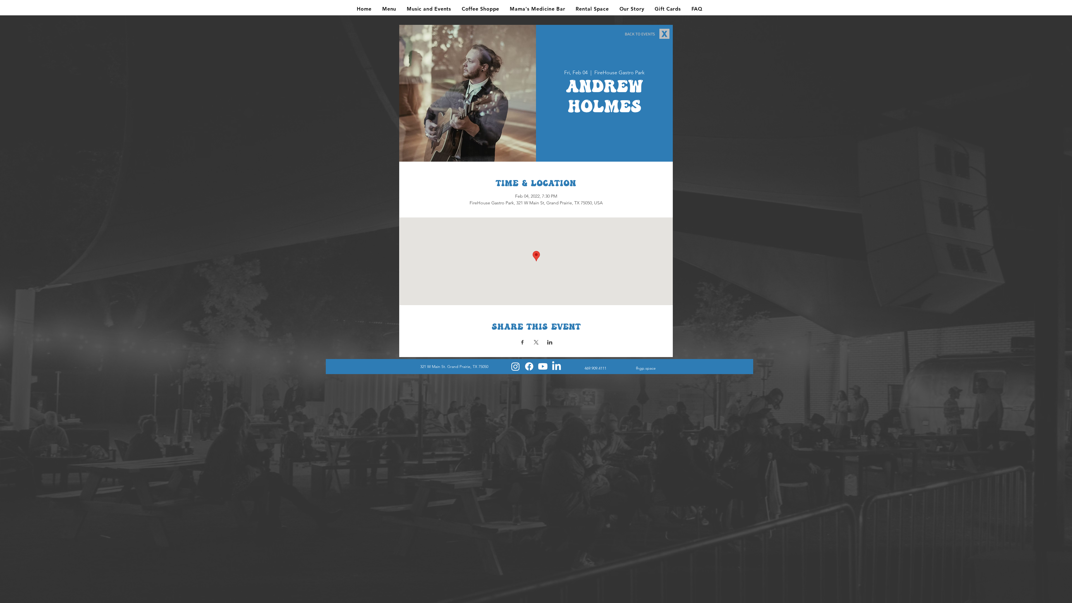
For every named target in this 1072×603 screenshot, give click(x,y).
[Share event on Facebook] (522, 342)
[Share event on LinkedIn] (549, 342)
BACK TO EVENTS (640, 34)
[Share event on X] (536, 342)
